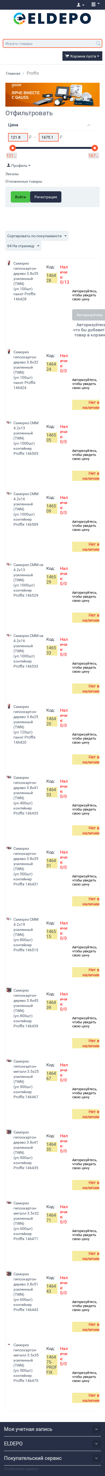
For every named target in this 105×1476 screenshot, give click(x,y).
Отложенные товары (23, 181)
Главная (13, 73)
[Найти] (98, 43)
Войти (20, 197)
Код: (50, 266)
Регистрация (45, 197)
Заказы (12, 174)
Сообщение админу (21, 1469)
